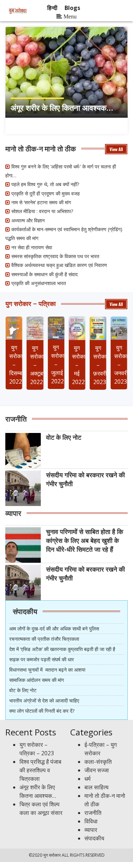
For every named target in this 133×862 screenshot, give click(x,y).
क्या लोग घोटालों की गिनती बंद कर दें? (41, 710)
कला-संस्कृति (98, 762)
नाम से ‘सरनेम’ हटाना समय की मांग (41, 202)
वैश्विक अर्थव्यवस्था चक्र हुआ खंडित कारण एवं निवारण (59, 265)
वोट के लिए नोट (23, 690)
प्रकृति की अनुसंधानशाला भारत (38, 283)
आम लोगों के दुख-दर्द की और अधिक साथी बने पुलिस (54, 628)
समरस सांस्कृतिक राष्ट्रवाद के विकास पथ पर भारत (55, 256)
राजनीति (16, 418)
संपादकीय (25, 611)
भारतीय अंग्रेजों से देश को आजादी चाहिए (44, 700)
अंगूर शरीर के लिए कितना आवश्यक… (62, 107)
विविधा (91, 821)
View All (116, 149)
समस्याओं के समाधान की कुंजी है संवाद (44, 274)
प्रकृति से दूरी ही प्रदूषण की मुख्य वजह (45, 193)
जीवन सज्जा (96, 770)
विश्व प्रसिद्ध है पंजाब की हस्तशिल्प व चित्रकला (40, 770)
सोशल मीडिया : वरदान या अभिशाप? (42, 211)
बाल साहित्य (96, 787)
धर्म (87, 779)
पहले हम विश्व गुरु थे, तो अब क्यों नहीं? (45, 184)
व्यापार (13, 512)
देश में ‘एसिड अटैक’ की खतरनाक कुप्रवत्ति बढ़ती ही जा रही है (62, 649)
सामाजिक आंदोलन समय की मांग (36, 680)
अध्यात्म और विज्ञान (28, 220)
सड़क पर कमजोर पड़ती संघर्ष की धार (41, 659)
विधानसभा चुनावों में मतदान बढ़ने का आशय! (47, 669)
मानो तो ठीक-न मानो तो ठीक (40, 148)
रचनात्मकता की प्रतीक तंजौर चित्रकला (44, 638)
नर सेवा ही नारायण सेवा (31, 247)
